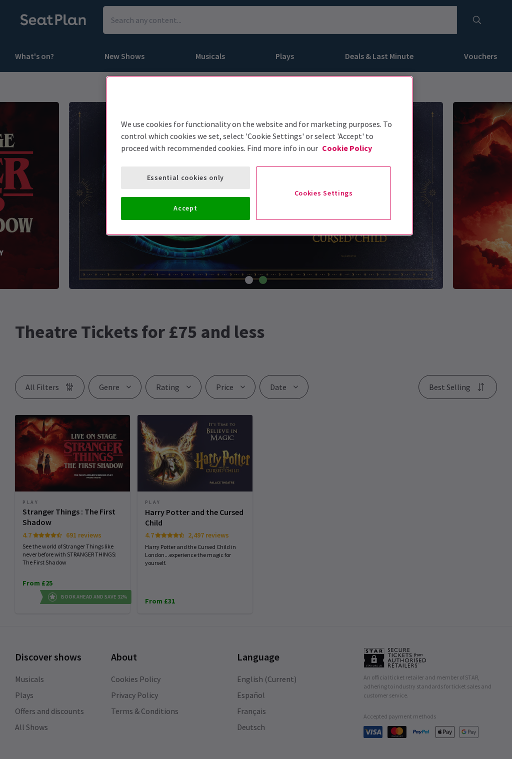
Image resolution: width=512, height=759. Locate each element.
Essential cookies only (185, 177)
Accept (185, 208)
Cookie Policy (347, 148)
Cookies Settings (323, 193)
